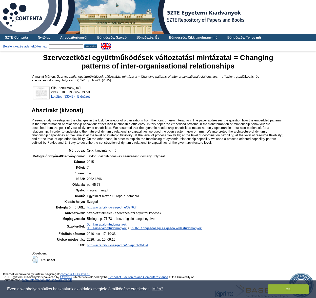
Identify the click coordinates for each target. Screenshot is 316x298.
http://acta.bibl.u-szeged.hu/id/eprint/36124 (117, 245)
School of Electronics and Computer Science (138, 277)
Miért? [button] (157, 289)
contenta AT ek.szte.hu (75, 274)
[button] (35, 259)
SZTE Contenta (16, 37)
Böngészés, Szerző (112, 37)
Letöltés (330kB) (63, 96)
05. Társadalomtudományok (107, 224)
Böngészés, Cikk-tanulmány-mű (193, 37)
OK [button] (288, 289)
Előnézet (83, 96)
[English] (106, 45)
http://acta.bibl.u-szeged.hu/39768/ (112, 207)
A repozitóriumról (73, 37)
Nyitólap (44, 37)
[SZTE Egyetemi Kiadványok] (158, 17)
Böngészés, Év (148, 37)
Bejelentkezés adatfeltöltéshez (25, 46)
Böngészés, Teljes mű (244, 37)
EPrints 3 (66, 277)
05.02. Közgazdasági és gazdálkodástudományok (166, 228)
